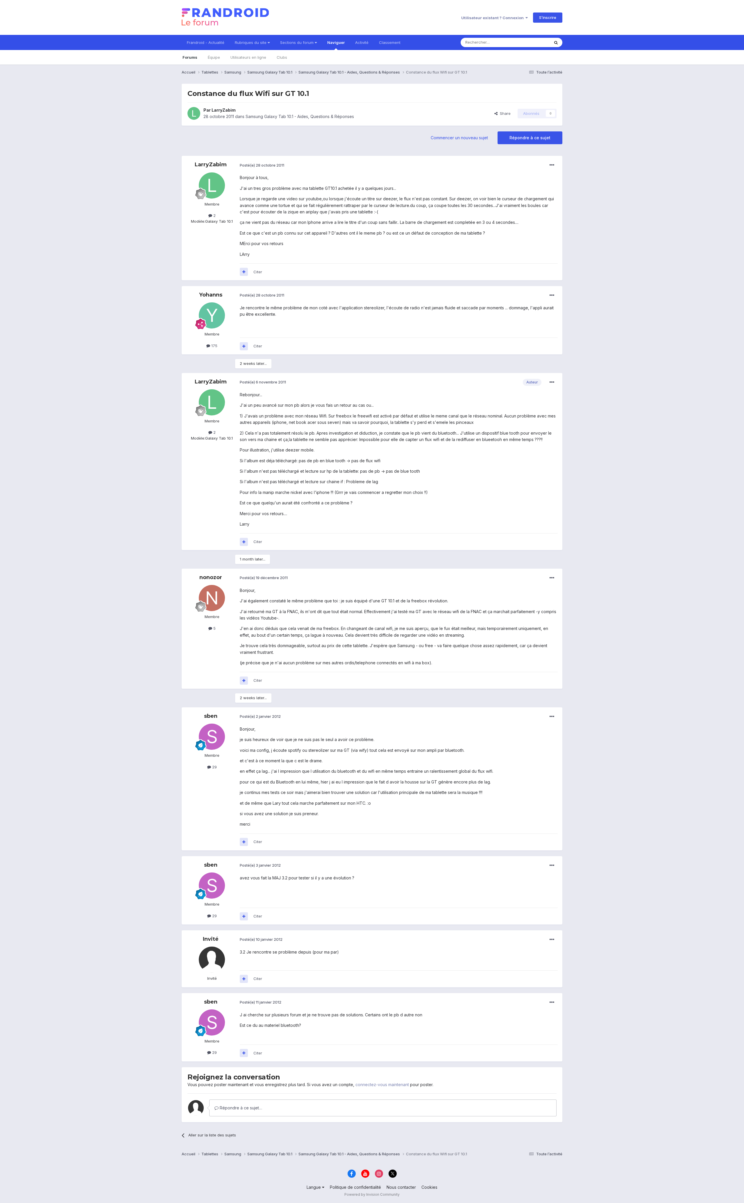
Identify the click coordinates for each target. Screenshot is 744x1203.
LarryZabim (224, 110)
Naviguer (336, 42)
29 (214, 767)
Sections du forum (297, 42)
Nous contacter (401, 1187)
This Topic (532, 42)
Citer (257, 271)
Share (504, 113)
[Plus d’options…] (552, 165)
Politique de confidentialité (355, 1187)
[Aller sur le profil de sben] (212, 737)
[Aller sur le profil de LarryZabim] (193, 113)
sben (210, 716)
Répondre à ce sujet (529, 137)
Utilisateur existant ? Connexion (493, 17)
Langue (314, 1187)
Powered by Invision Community (372, 1194)
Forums (190, 57)
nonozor (210, 577)
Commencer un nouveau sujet (459, 137)
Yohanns (210, 295)
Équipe (214, 57)
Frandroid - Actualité (205, 42)
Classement (389, 42)
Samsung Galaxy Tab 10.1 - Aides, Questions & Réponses (300, 116)
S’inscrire (547, 17)
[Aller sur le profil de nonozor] (212, 598)
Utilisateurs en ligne (248, 57)
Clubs (282, 57)
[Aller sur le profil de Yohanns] (212, 315)
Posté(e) (262, 165)
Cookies (429, 1187)
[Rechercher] (556, 42)
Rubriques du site (251, 42)
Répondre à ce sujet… (240, 1107)
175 (213, 345)
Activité (362, 42)
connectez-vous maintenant (382, 1084)
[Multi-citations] (244, 272)
